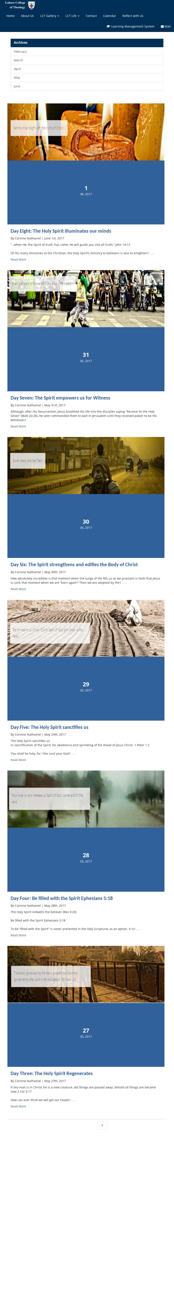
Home (10, 16)
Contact (91, 16)
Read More (18, 259)
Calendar (109, 16)
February (20, 51)
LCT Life (71, 16)
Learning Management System (132, 26)
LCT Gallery (48, 16)
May (17, 78)
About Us (27, 16)
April (17, 69)
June (17, 86)
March (18, 60)
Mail (167, 26)
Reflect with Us (132, 16)
